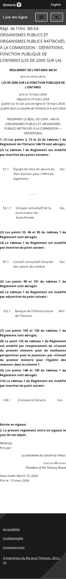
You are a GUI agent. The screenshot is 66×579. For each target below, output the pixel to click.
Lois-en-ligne (15, 17)
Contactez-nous (14, 547)
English (56, 5)
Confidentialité (13, 538)
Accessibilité (11, 529)
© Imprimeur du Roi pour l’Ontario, (31, 560)
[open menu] (41, 17)
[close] (57, 17)
